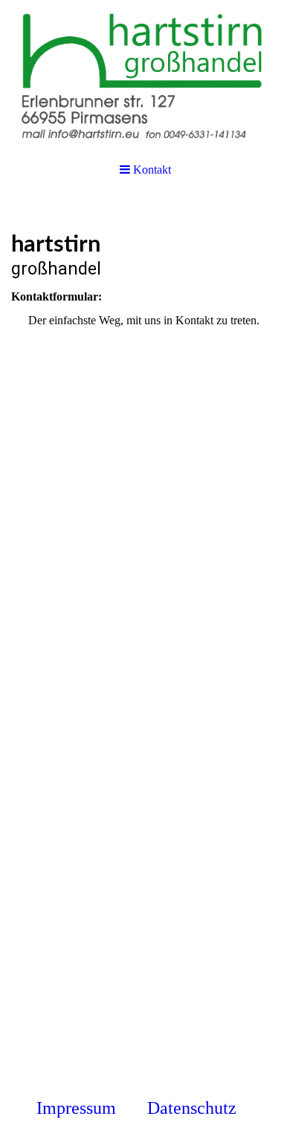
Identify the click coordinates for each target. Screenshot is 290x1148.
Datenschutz (194, 1108)
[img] (145, 74)
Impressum (76, 1108)
